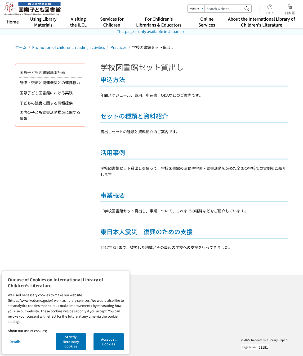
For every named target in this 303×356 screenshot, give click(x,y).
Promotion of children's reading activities (68, 47)
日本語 (290, 12)
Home (13, 21)
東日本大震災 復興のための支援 (146, 231)
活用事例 (112, 152)
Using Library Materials (43, 22)
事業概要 (112, 195)
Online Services (206, 22)
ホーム (21, 47)
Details (15, 341)
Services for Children (112, 22)
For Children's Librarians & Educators (159, 22)
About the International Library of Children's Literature (261, 22)
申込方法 (112, 79)
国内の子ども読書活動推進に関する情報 (50, 115)
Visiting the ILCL (78, 22)
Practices (118, 47)
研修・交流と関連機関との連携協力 (50, 82)
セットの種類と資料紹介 (134, 115)
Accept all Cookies (108, 341)
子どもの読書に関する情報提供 (46, 103)
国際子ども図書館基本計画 (42, 72)
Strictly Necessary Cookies (71, 341)
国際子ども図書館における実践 (46, 93)
